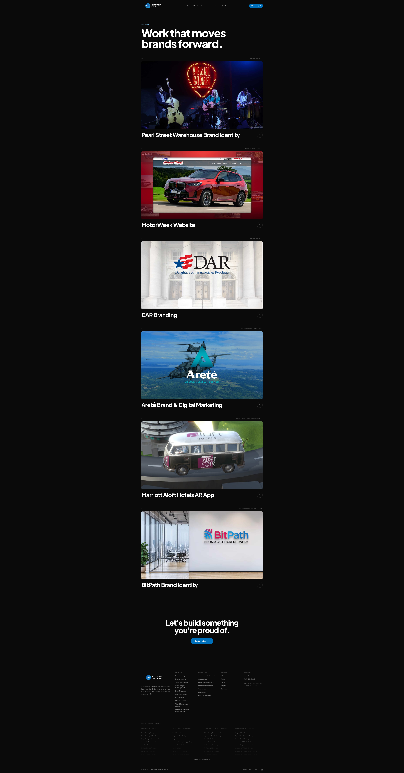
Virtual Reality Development (212, 733)
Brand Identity (180, 676)
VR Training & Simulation (211, 748)
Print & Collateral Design (148, 754)
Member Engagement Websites (244, 745)
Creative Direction (147, 745)
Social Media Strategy (179, 745)
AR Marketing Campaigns (211, 745)
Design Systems (180, 679)
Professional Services (205, 686)
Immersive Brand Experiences (213, 742)
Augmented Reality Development (214, 736)
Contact (225, 6)
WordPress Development (180, 733)
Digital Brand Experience (180, 739)
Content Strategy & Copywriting (182, 742)
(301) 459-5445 (249, 679)
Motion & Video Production (149, 748)
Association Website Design (243, 742)
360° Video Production (211, 754)
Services (204, 6)
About (195, 6)
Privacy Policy (247, 769)
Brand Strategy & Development (151, 736)
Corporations (202, 679)
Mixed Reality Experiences (212, 739)
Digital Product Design (179, 736)
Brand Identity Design (148, 733)
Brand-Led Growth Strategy (181, 754)
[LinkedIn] (262, 769)
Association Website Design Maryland (246, 751)
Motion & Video (180, 701)
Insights (216, 6)
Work (188, 6)
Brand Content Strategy (180, 751)
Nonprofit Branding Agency (243, 733)
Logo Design (179, 697)
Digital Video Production (148, 751)
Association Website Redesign (244, 748)
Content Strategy (181, 694)
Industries (202, 672)
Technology (202, 689)
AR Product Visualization (211, 751)
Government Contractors (206, 682)
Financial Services (204, 695)
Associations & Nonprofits (207, 676)
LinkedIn (247, 676)
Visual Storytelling (181, 682)
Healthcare (202, 692)
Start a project (256, 6)
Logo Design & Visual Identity (150, 739)
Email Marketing (180, 691)
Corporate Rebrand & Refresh (150, 742)
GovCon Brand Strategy (242, 739)
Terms (256, 769)
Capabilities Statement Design (244, 736)
